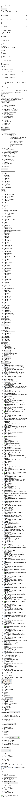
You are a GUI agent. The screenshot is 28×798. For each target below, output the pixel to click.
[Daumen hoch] (3, 681)
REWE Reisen (7, 753)
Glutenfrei (7, 176)
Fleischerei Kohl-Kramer (11, 353)
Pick (6, 561)
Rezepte (15, 81)
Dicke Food (8, 296)
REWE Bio (8, 197)
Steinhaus (7, 641)
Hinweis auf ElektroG (9, 780)
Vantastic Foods (9, 669)
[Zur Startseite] (6, 3)
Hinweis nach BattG (9, 778)
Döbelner (7, 305)
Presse (5, 732)
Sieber (6, 624)
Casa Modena (8, 281)
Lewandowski (8, 487)
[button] (4, 368)
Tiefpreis (7, 184)
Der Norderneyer (9, 294)
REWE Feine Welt (9, 199)
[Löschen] (19, 92)
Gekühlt (7, 175)
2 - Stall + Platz (9, 311)
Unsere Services (8, 706)
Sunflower (7, 646)
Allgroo (7, 211)
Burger (7, 274)
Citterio (7, 284)
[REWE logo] (3, 66)
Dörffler (7, 308)
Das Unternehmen (8, 728)
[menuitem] (14, 15)
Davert (7, 290)
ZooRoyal (6, 759)
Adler (6, 205)
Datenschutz (7, 773)
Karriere (6, 730)
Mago (6, 499)
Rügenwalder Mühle (10, 604)
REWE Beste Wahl (10, 196)
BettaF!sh (7, 247)
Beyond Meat (8, 248)
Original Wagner (9, 555)
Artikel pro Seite (14, 99)
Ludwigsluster (8, 495)
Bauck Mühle (8, 227)
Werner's (7, 690)
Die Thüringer (8, 301)
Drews (7, 318)
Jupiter (7, 444)
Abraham (7, 204)
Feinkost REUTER (10, 348)
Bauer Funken (8, 228)
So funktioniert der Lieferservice (12, 716)
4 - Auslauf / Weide (10, 315)
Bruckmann (8, 273)
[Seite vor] (5, 695)
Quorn (6, 575)
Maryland (7, 504)
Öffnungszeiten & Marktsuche (11, 744)
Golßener (7, 375)
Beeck (6, 239)
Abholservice (7, 718)
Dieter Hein (8, 299)
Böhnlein (7, 264)
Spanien (7, 327)
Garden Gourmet (9, 368)
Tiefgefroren (8, 182)
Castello (7, 282)
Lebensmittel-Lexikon (9, 742)
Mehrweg (7, 340)
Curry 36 (7, 285)
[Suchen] (20, 92)
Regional (7, 181)
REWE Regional (9, 194)
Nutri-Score (6, 747)
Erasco (7, 339)
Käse (6, 335)
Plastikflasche (8, 347)
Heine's (7, 413)
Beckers (7, 236)
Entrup (7, 336)
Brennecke (8, 268)
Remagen (7, 589)
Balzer (6, 222)
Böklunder (7, 265)
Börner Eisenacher (9, 267)
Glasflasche (8, 346)
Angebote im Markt (8, 702)
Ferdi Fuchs (8, 350)
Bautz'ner (7, 233)
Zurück (3, 96)
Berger (7, 242)
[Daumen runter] (9, 681)
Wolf (6, 700)
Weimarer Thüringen (10, 687)
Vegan (6, 186)
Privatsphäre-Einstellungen (10, 777)
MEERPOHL (8, 510)
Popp (6, 570)
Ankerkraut (8, 216)
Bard (6, 224)
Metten (7, 524)
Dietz (6, 302)
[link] (15, 71)
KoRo (6, 458)
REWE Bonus (7, 704)
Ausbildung (6, 731)
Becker (7, 234)
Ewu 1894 (7, 344)
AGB (5, 771)
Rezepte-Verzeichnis (9, 743)
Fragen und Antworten (9, 740)
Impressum (6, 774)
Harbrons (7, 405)
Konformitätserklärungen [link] (9, 781)
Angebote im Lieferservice (10, 703)
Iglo (6, 438)
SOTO (7, 635)
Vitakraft (7, 678)
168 (5, 693)
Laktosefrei (8, 178)
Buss (6, 276)
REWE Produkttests (9, 708)
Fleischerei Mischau (10, 354)
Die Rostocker (8, 297)
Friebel (7, 359)
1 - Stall (7, 310)
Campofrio (8, 279)
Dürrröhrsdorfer (9, 321)
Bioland (7, 254)
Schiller (7, 610)
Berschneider (8, 245)
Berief (6, 244)
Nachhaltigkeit (7, 727)
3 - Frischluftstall (9, 313)
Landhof (7, 475)
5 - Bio (7, 316)
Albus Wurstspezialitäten (11, 210)
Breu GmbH (8, 270)
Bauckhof (7, 225)
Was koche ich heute (9, 746)
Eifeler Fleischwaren (10, 331)
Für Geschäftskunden (9, 720)
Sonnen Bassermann (10, 629)
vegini (6, 674)
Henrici (7, 422)
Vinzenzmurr (8, 675)
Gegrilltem (7, 333)
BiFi (6, 250)
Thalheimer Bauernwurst (11, 655)
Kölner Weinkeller (8, 760)
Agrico (7, 207)
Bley (6, 260)
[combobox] (8, 90)
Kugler (7, 465)
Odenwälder (8, 549)
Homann (7, 430)
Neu (6, 179)
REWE (7, 201)
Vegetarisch (8, 187)
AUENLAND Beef (10, 219)
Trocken (7, 322)
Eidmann (7, 328)
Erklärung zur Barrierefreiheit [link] (10, 783)
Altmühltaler (8, 214)
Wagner (7, 684)
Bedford (7, 237)
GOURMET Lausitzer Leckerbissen (14, 378)
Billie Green (8, 251)
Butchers (7, 277)
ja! (6, 202)
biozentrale (8, 259)
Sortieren (3, 101)
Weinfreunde (7, 758)
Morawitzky (8, 532)
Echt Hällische (8, 324)
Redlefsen (7, 581)
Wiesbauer (7, 694)
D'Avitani (7, 287)
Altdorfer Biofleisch (10, 213)
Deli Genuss (8, 291)
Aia (6, 208)
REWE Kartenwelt (8, 756)
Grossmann (8, 390)
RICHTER (8, 595)
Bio (6, 173)
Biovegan (7, 257)
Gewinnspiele (7, 707)
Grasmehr (7, 382)
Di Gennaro (8, 304)
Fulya (6, 364)
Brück (6, 271)
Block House (8, 262)
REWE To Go (7, 755)
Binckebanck (8, 253)
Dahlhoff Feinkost (9, 288)
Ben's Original (8, 240)
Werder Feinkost (9, 689)
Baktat (6, 221)
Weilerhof (7, 686)
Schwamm (7, 620)
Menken (7, 518)
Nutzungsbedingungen (9, 775)
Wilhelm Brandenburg (10, 697)
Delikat (7, 293)
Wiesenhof (7, 695)
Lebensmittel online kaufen (10, 715)
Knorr (6, 452)
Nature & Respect (9, 541)
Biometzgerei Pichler (10, 256)
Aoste (6, 217)
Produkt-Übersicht (8, 719)
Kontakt (6, 734)
